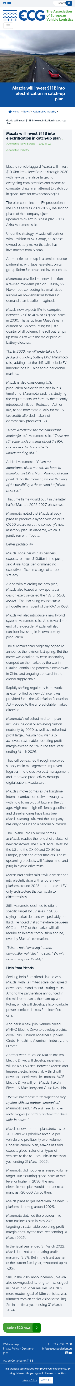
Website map (11, 1344)
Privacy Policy (29, 1380)
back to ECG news (18, 1328)
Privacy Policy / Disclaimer (18, 1348)
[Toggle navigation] (8, 25)
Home (15, 111)
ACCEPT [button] (46, 1380)
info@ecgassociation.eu (57, 1348)
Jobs (5, 1353)
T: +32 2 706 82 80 (60, 1344)
